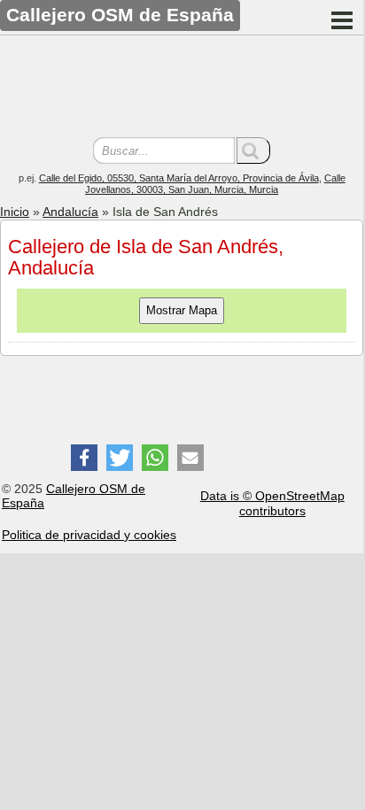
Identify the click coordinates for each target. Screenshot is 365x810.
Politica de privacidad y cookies (89, 535)
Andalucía (70, 211)
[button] (84, 457)
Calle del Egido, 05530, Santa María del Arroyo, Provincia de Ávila (179, 178)
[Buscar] (253, 150)
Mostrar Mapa (181, 310)
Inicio (14, 211)
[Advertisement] (181, 88)
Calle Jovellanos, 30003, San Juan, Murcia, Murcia (215, 184)
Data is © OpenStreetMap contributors (272, 503)
